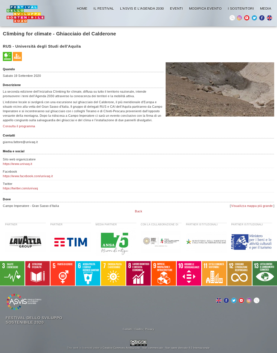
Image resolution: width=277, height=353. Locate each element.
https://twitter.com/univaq (20, 188)
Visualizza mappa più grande (252, 205)
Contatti (127, 329)
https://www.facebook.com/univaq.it (28, 176)
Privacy (149, 329)
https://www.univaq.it (17, 163)
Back (138, 211)
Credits (139, 329)
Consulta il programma (19, 126)
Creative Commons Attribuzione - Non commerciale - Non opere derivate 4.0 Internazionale (156, 347)
